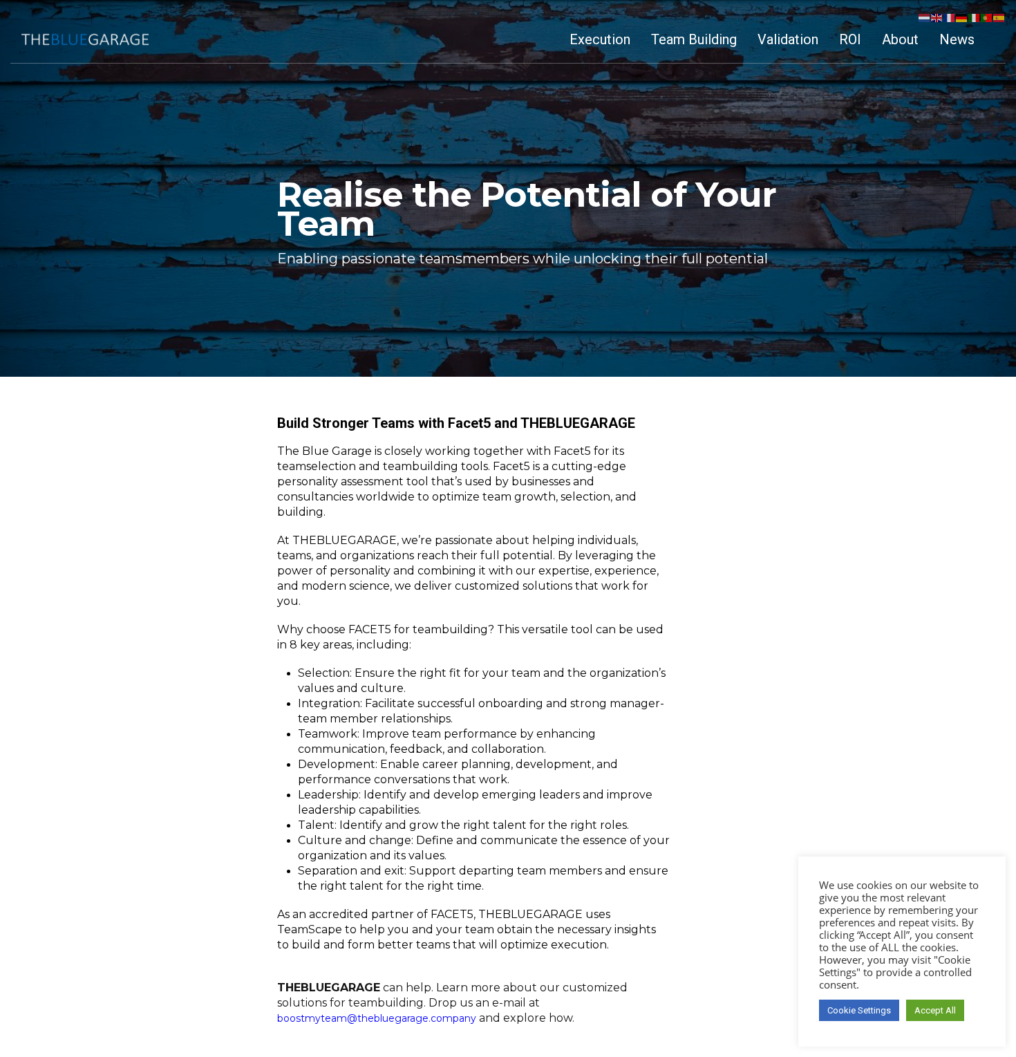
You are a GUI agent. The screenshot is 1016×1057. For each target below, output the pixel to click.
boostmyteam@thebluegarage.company (376, 1018)
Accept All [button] (935, 1010)
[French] (949, 17)
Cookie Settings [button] (859, 1010)
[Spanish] (999, 17)
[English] (937, 17)
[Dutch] (925, 17)
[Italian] (974, 17)
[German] (962, 17)
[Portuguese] (987, 17)
